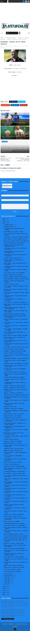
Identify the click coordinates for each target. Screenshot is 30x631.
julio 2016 (7, 580)
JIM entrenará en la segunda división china (16, 395)
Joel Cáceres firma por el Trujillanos (15, 372)
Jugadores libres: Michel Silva (12, 450)
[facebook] (23, 1)
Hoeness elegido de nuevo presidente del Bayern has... (15, 446)
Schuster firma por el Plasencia (13, 441)
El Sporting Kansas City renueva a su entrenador (14, 299)
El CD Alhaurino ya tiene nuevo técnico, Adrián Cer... (15, 508)
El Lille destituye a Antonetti (12, 571)
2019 (4, 219)
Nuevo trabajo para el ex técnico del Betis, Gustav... (14, 338)
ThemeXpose (11, 624)
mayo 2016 (7, 584)
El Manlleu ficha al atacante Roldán (14, 466)
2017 (4, 221)
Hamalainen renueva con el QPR (12, 443)
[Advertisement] (15, 13)
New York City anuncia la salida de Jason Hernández (15, 290)
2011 (4, 594)
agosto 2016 (7, 578)
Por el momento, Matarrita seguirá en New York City (15, 286)
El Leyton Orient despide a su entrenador (15, 536)
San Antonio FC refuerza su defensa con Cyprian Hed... (15, 255)
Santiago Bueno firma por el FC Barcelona (13, 122)
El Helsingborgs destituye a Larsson (14, 523)
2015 (4, 586)
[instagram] (28, 1)
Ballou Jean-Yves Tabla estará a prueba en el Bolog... (16, 531)
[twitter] (26, 1)
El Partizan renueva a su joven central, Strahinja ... (15, 489)
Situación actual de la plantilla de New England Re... (15, 296)
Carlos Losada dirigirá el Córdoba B (14, 243)
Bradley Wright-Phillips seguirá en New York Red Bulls (15, 316)
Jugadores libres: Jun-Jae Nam (12, 416)
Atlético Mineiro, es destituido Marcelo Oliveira (15, 453)
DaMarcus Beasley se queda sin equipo (14, 314)
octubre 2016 (8, 574)
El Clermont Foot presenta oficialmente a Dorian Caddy (15, 420)
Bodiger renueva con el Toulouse (13, 274)
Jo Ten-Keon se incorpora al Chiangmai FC (15, 302)
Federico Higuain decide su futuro (13, 534)
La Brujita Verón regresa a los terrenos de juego (16, 400)
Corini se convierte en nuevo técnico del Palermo (15, 234)
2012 (4, 592)
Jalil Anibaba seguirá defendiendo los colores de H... (14, 332)
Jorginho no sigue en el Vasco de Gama (15, 351)
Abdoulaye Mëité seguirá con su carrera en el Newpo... (16, 397)
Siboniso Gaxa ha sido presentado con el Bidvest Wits (15, 366)
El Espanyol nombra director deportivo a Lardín (15, 379)
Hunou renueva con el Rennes (12, 521)
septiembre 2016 (9, 576)
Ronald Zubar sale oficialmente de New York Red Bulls (16, 305)
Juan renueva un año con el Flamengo (14, 272)
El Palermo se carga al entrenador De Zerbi (16, 237)
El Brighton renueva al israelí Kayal (14, 471)
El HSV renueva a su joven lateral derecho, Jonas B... (16, 323)
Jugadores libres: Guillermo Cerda (13, 448)
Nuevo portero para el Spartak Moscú (14, 548)
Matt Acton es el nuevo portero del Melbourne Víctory (14, 433)
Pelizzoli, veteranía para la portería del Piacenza (16, 485)
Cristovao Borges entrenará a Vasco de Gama (16, 278)
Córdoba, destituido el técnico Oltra (14, 387)
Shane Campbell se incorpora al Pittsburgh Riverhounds (16, 482)
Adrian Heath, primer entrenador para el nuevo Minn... (15, 263)
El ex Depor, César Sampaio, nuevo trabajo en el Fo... (16, 436)
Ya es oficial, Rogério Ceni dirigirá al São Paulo (15, 476)
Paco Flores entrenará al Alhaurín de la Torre (15, 511)
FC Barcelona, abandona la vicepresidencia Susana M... (16, 411)
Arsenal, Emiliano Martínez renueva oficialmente (14, 505)
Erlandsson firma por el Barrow (12, 417)
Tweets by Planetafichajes (8, 171)
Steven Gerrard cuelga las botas (13, 516)
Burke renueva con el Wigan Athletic (14, 557)
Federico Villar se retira (11, 284)
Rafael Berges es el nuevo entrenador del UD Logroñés (15, 311)
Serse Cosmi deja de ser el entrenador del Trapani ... (16, 326)
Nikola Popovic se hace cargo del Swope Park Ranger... (15, 545)
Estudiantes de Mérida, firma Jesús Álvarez (16, 358)
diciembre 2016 (8, 224)
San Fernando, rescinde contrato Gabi (14, 473)
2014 (4, 588)
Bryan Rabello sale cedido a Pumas (13, 231)
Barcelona (4, 114)
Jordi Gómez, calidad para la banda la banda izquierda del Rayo (14, 149)
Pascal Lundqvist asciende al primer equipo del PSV (16, 293)
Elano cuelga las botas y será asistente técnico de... (15, 459)
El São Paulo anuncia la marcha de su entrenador (14, 495)
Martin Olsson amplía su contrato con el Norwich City (15, 341)
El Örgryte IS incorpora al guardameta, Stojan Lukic (15, 369)
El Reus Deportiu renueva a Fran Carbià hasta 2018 (15, 518)
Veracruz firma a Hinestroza (12, 464)
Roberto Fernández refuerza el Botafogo (15, 276)
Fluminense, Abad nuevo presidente (13, 408)
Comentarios (6, 187)
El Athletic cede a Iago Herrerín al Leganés (14, 229)
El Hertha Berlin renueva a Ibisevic (14, 349)
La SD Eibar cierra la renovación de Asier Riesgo (16, 559)
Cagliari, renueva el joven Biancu (13, 393)
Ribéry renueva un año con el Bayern (14, 414)
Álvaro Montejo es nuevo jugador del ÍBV (15, 239)
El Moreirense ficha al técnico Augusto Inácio (15, 361)
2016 (4, 223)
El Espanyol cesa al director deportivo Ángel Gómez (15, 383)
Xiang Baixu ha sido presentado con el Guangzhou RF (14, 427)
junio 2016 (7, 582)
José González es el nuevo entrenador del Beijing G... (15, 551)
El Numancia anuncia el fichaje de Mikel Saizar (15, 270)
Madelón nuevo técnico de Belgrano (13, 565)
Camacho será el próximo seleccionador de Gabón (15, 374)
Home (2, 33)
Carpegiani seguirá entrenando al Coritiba (16, 363)
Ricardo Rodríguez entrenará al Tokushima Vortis (15, 319)
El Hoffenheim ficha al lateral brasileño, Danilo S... (16, 492)
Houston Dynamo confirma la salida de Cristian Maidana (14, 308)
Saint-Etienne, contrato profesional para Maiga (15, 562)
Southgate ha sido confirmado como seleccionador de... (13, 245)
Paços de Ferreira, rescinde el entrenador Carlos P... (16, 355)
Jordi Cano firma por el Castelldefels (14, 525)
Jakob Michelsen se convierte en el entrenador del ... (14, 252)
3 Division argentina (10, 37)
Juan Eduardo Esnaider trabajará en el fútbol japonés (14, 423)
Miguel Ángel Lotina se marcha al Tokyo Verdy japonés (15, 468)
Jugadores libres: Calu (10, 406)
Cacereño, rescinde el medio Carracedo (14, 385)
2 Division (4, 128)
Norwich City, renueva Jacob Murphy (14, 514)
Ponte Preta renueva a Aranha (12, 569)
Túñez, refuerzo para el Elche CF (11, 136)
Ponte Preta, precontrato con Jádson (14, 567)
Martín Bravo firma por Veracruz (13, 462)
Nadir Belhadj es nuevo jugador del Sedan (15, 335)
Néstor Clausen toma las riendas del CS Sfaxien (15, 540)
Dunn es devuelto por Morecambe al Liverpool (13, 456)
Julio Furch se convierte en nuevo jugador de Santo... (16, 430)
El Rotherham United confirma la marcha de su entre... (16, 344)
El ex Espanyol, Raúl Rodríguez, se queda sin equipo (15, 329)
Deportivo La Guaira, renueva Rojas (14, 543)
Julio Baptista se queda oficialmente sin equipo (15, 502)
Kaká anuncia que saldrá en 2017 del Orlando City (14, 404)
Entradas (5, 184)
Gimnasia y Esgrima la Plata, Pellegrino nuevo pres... (15, 390)
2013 (4, 590)
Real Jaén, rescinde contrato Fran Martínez (16, 241)
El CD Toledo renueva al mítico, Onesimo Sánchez (15, 528)
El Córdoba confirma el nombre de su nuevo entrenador (16, 267)
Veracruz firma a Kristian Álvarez (13, 353)
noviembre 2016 (8, 226)
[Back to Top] (15, 629)
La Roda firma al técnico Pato (12, 258)
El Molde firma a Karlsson (11, 439)
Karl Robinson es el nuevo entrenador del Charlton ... (15, 498)
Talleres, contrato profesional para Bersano (14, 281)
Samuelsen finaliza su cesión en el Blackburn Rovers (14, 554)
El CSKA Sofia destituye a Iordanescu (14, 377)
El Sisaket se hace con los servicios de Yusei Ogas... (15, 248)
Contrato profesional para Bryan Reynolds (15, 538)
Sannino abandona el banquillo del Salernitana (13, 260)
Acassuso (20, 37)
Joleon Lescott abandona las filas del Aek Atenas (16, 479)
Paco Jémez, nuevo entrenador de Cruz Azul (16, 347)
